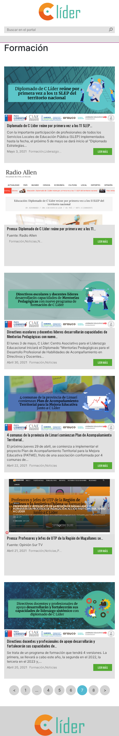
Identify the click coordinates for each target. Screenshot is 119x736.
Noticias (31, 241)
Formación (36, 151)
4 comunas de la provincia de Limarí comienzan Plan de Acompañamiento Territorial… (59, 437)
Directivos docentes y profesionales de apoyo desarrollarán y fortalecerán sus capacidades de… (51, 643)
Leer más (103, 151)
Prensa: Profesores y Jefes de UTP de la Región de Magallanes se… (55, 538)
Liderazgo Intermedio (60, 151)
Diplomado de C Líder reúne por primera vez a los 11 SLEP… (49, 125)
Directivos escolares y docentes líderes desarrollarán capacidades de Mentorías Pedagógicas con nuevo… (57, 334)
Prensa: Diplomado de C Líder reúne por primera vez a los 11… (51, 228)
